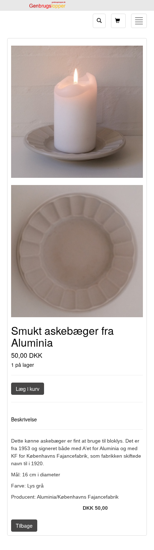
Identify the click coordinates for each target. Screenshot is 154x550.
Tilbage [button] (24, 525)
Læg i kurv (27, 388)
